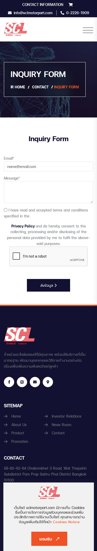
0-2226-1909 (77, 12)
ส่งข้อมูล (47, 285)
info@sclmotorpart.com (33, 12)
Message (12, 178)
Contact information (42, 4)
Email (9, 158)
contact (40, 86)
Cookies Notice (65, 522)
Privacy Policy (23, 226)
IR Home (18, 86)
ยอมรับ (45, 539)
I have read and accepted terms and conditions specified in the (46, 213)
